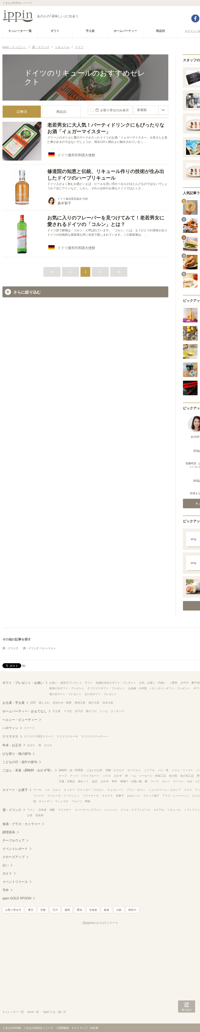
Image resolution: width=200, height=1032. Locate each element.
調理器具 (8, 832)
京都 (43, 909)
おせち (31, 745)
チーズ (63, 775)
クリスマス (10, 736)
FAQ (92, 1027)
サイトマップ (79, 1027)
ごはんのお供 (94, 770)
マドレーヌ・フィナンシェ (63, 795)
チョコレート (115, 789)
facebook (195, 18)
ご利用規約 (62, 1027)
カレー (166, 781)
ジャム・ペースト (182, 770)
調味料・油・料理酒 (71, 770)
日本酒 (42, 809)
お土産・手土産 (13, 703)
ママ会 (68, 711)
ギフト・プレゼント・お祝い (23, 683)
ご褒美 (173, 682)
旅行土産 (94, 702)
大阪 (118, 909)
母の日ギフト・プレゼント (65, 694)
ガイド (7, 873)
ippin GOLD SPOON (16, 898)
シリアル (149, 770)
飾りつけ (91, 711)
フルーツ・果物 (80, 801)
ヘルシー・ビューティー (19, 720)
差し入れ (44, 702)
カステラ (107, 795)
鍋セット (83, 781)
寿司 (114, 781)
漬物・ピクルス (114, 770)
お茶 (29, 815)
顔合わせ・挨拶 (62, 702)
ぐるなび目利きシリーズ (38, 1027)
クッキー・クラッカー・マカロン (84, 789)
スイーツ (29, 727)
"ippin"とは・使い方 (54, 1011)
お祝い (53, 682)
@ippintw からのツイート (100, 923)
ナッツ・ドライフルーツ (85, 775)
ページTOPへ (186, 1021)
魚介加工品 (187, 775)
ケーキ (37, 789)
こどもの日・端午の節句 (19, 762)
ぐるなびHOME (11, 1027)
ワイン (31, 809)
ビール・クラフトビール (135, 809)
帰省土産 (80, 702)
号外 (5, 890)
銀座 (106, 909)
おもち (48, 745)
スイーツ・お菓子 (15, 790)
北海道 (93, 909)
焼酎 (52, 809)
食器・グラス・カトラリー (21, 824)
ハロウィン (10, 728)
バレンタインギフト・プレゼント (170, 688)
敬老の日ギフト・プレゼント (66, 688)
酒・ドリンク (10, 648)
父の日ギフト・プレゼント (101, 694)
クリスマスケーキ (67, 736)
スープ (155, 781)
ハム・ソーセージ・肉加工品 (148, 775)
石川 (55, 909)
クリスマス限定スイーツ (38, 736)
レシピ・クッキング (112, 711)
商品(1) (61, 111)
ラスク (188, 789)
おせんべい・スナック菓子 (143, 795)
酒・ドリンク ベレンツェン (39, 648)
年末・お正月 (11, 745)
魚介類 (173, 775)
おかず (118, 775)
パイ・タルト (53, 789)
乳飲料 (40, 815)
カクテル (158, 809)
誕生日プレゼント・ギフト (76, 682)
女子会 (79, 711)
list (23, 665)
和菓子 (120, 795)
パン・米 (163, 770)
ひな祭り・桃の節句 (16, 754)
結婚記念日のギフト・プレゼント (116, 682)
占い (5, 865)
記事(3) (22, 111)
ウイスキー (64, 809)
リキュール (174, 809)
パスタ (107, 775)
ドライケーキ (91, 795)
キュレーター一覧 (13, 1011)
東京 (30, 909)
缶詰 (94, 781)
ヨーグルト (134, 770)
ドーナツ (38, 795)
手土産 (56, 711)
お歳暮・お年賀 (137, 688)
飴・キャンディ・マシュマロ (50, 801)
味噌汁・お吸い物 (131, 781)
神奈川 (132, 909)
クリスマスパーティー (94, 736)
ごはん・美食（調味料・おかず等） (27, 770)
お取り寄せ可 (13, 909)
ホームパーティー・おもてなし (24, 711)
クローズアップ (13, 857)
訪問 (33, 702)
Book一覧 (33, 1011)
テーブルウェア (13, 840)
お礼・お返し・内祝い (152, 682)
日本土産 (107, 702)
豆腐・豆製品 (67, 781)
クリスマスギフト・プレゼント (106, 688)
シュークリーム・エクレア (165, 789)
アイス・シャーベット (175, 795)
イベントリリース (15, 882)
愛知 (79, 909)
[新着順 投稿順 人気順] (151, 110)
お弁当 (104, 781)
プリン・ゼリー (136, 789)
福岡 (67, 909)
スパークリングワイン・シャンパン (96, 809)
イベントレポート (15, 849)
